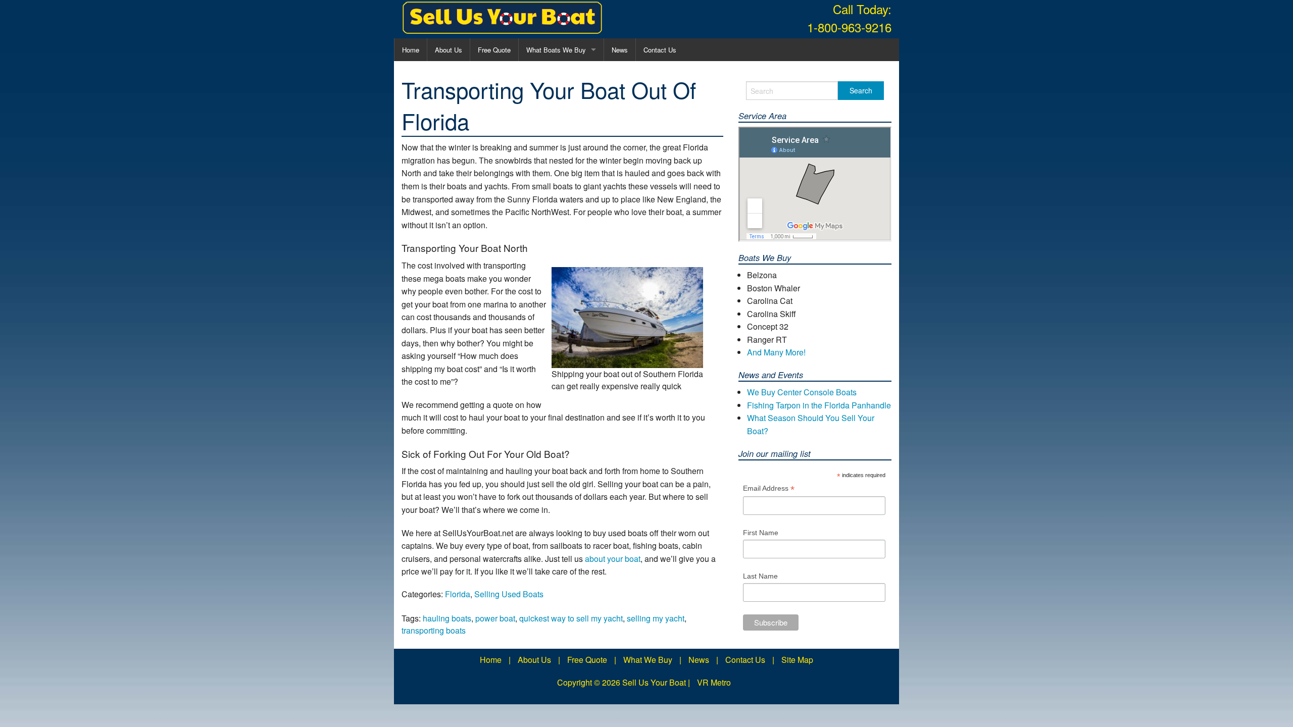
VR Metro (714, 682)
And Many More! (776, 352)
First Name (760, 533)
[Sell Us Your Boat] (503, 18)
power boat (495, 618)
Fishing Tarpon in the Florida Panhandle (819, 405)
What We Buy (647, 659)
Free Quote (494, 50)
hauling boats (447, 618)
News (620, 50)
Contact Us (659, 50)
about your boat (612, 558)
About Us (448, 50)
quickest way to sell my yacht (571, 618)
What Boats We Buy (556, 50)
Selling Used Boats (508, 594)
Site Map (797, 659)
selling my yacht (655, 618)
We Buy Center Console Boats (802, 392)
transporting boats (434, 630)
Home (410, 50)
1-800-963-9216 (849, 27)
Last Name (760, 576)
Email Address (768, 489)
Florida (457, 594)
